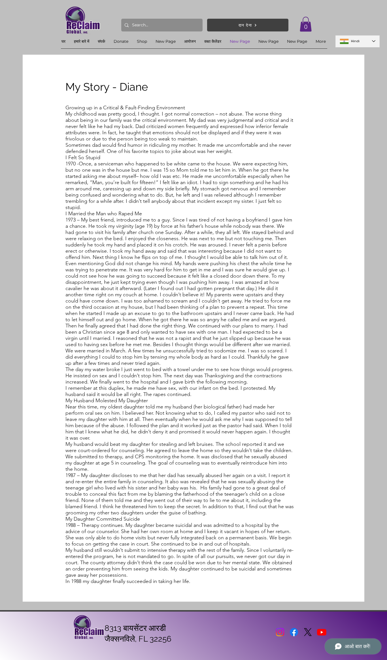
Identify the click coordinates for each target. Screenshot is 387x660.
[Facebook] (293, 632)
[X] (307, 632)
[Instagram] (280, 632)
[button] (305, 24)
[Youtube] (321, 632)
